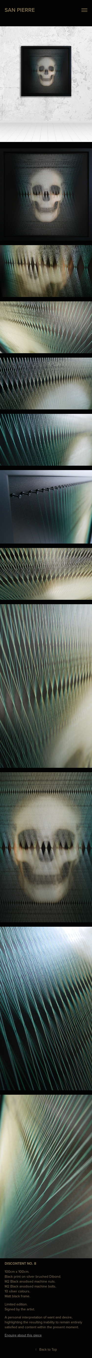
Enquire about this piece (23, 1335)
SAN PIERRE (20, 10)
